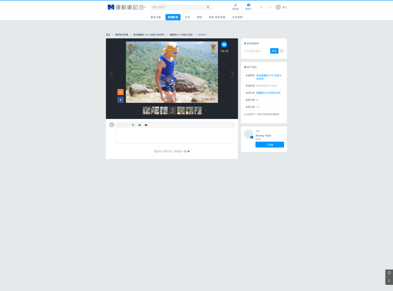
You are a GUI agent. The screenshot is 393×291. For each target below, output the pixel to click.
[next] (205, 111)
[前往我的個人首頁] (278, 7)
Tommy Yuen (263, 135)
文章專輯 (237, 17)
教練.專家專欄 (217, 17)
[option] (146, 110)
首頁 (108, 34)
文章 (187, 17)
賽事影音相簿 (121, 34)
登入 (284, 7)
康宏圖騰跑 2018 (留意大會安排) (149, 34)
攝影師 (258, 139)
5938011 (202, 34)
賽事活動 (156, 17)
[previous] (138, 111)
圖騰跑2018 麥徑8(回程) (181, 34)
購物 (199, 17)
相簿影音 (173, 17)
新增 (274, 50)
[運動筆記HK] (126, 7)
